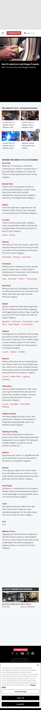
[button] (2, 33)
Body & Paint (7, 184)
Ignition (5, 452)
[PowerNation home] (20, 650)
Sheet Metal (25, 404)
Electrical (6, 286)
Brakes (5, 205)
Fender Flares (15, 376)
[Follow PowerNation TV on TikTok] (32, 653)
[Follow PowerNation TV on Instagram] (28, 653)
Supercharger (14, 324)
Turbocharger (27, 324)
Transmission (31, 279)
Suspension (26, 257)
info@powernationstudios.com (20, 661)
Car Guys (6, 220)
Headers (13, 352)
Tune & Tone (6, 607)
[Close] (38, 665)
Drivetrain (6, 264)
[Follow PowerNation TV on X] (17, 653)
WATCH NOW (30, 33)
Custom (5, 352)
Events (5, 235)
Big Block (6, 321)
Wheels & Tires (8, 531)
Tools (4, 504)
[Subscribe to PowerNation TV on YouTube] (22, 653)
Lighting (26, 376)
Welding (5, 407)
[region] (20, 685)
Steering (16, 257)
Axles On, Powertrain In (28, 607)
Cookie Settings (21, 692)
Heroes (12, 235)
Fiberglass (14, 404)
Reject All (20, 698)
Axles (4, 279)
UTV (4, 522)
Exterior (5, 359)
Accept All (20, 704)
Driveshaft (12, 279)
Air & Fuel (6, 163)
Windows (6, 379)
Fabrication (6, 257)
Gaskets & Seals (9, 414)
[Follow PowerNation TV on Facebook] (12, 653)
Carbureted (16, 321)
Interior (5, 468)
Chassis (5, 242)
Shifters (21, 279)
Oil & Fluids (7, 486)
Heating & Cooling (10, 432)
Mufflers (21, 352)
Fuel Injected (27, 321)
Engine (5, 304)
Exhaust (5, 331)
